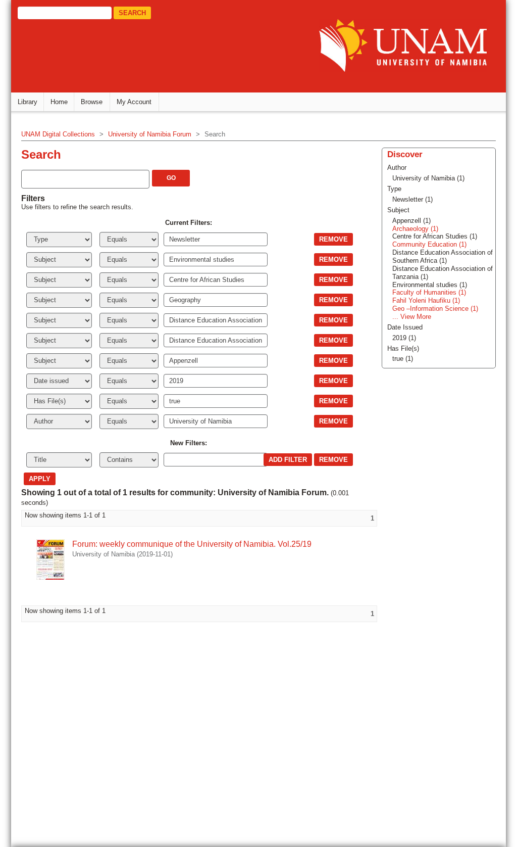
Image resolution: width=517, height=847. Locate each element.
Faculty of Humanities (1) (429, 292)
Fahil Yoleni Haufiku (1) (426, 300)
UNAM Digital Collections (58, 134)
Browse (91, 102)
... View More (411, 316)
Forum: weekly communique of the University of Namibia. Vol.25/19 (192, 544)
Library (27, 102)
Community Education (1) (429, 244)
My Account (134, 102)
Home (59, 102)
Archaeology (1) (415, 228)
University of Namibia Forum (149, 134)
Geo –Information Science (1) (435, 308)
